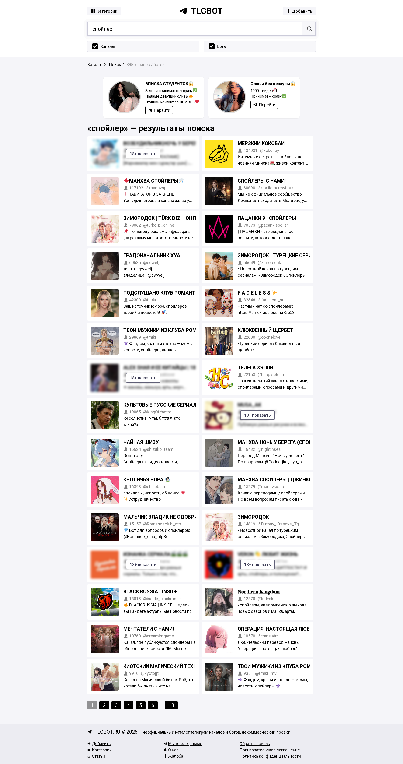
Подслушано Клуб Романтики (164, 293)
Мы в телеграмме (185, 743)
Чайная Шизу (141, 442)
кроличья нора (144, 479)
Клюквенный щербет (265, 330)
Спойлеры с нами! (262, 181)
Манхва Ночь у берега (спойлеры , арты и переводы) (308, 442)
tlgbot (207, 11)
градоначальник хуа (151, 255)
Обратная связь (255, 743)
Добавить (101, 743)
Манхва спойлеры (153, 181)
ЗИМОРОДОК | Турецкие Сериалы (281, 255)
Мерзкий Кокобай (261, 143)
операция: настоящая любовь (278, 629)
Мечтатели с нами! (148, 629)
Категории (102, 749)
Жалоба (175, 756)
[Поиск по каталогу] (308, 28)
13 (171, 705)
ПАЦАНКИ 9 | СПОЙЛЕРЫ (267, 218)
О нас (173, 749)
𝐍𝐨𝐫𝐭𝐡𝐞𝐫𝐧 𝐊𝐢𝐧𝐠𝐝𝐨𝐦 (259, 592)
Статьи (98, 756)
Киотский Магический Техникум (167, 666)
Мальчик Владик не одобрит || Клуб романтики (187, 517)
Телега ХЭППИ (255, 367)
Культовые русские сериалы (162, 405)
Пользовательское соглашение (270, 749)
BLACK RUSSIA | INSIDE (150, 592)
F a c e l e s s (254, 293)
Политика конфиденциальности (270, 756)
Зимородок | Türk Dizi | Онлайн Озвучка (176, 218)
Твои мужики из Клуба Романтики (169, 330)
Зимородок (253, 517)
